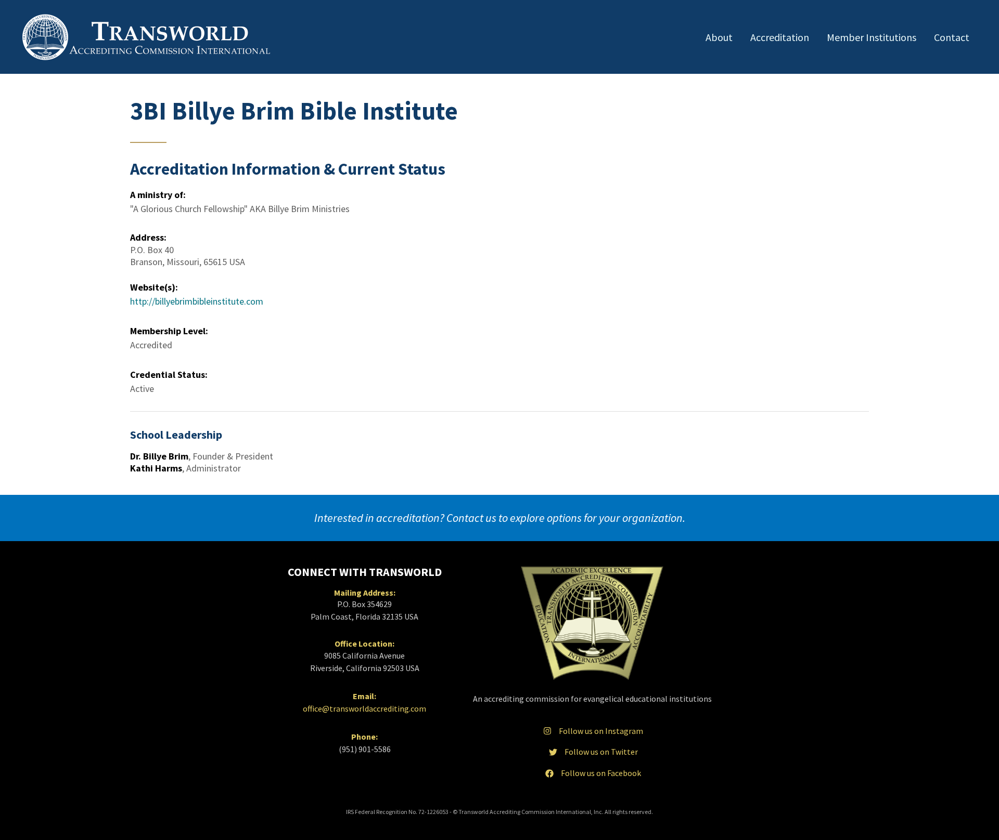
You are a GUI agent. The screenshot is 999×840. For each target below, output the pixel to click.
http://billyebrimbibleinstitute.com (196, 301)
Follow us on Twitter (601, 751)
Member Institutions (871, 37)
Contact (951, 37)
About (719, 37)
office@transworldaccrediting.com (364, 708)
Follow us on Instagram (601, 731)
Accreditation (779, 37)
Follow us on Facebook (601, 773)
